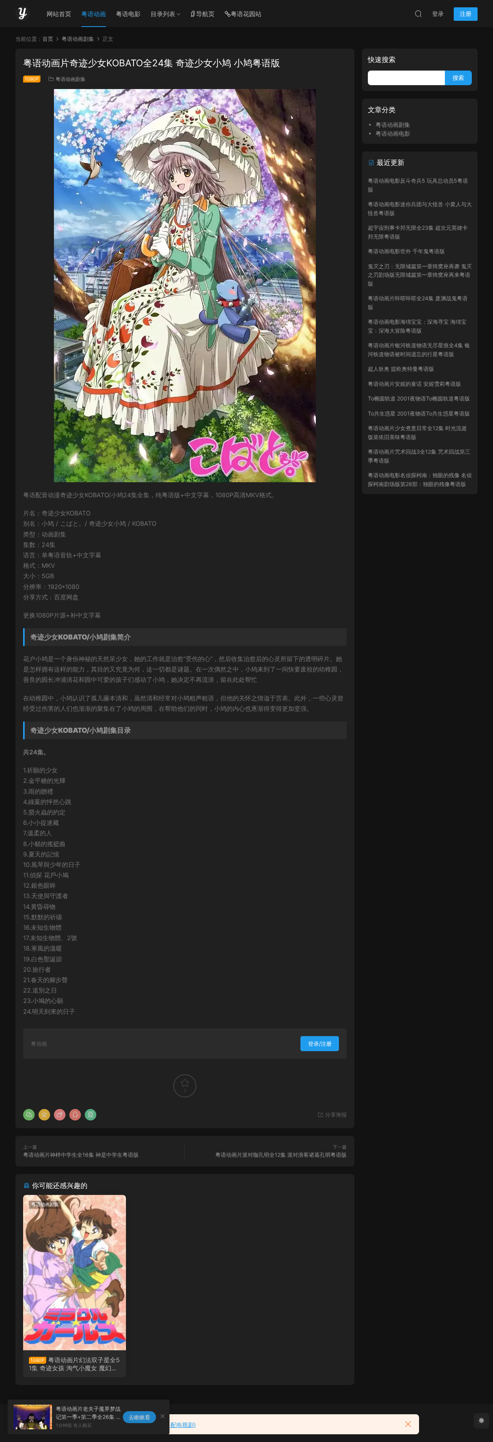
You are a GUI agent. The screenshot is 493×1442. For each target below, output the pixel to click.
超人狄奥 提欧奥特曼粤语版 (401, 368)
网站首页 (59, 14)
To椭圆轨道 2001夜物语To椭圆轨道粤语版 (419, 398)
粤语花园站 (246, 14)
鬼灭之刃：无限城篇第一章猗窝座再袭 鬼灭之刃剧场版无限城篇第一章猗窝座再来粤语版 (420, 275)
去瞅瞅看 (139, 1417)
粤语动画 (93, 14)
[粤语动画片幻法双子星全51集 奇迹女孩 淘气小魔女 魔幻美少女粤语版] (74, 1272)
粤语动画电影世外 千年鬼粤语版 (406, 251)
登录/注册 (320, 1043)
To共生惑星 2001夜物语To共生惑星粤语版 (419, 413)
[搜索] (418, 13)
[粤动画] (22, 13)
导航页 (205, 14)
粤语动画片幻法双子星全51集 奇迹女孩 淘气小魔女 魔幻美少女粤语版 (74, 1363)
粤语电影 (128, 14)
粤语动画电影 (393, 133)
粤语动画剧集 (70, 79)
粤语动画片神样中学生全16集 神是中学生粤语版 (81, 1154)
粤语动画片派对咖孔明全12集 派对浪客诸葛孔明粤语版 (281, 1154)
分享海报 (335, 1114)
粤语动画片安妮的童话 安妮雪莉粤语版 (414, 383)
